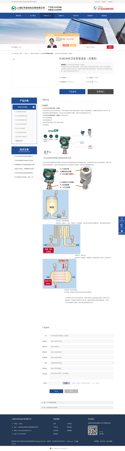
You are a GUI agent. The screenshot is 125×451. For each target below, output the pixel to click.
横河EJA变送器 (35, 53)
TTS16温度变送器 (51, 402)
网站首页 (18, 15)
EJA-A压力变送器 (20, 128)
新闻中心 (61, 15)
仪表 (20, 47)
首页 (20, 53)
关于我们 (33, 15)
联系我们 (110, 1)
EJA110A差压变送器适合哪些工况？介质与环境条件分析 (25, 156)
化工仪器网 (109, 441)
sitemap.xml (70, 441)
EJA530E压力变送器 (21, 136)
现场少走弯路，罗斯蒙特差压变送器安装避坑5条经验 (25, 168)
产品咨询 (72, 92)
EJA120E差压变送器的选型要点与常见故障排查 (25, 173)
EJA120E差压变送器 (21, 124)
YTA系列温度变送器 (21, 111)
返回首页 (97, 1)
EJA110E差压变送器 (21, 132)
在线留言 (103, 1)
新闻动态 (69, 427)
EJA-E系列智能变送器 (21, 120)
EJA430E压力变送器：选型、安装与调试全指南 (25, 177)
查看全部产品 (19, 140)
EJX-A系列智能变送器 (21, 116)
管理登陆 (96, 441)
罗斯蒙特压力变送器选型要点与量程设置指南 (25, 164)
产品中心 (46, 15)
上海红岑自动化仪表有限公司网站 (27, 1)
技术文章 (75, 15)
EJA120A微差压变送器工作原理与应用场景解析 (25, 160)
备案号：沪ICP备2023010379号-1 (56, 441)
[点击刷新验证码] (66, 383)
